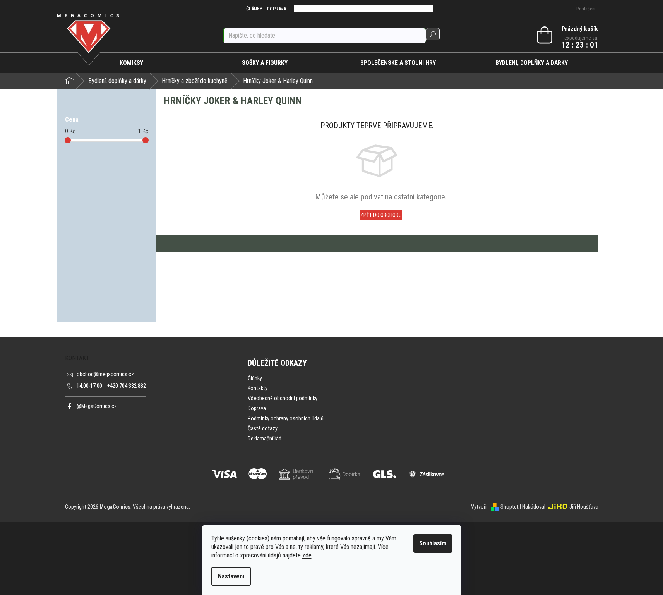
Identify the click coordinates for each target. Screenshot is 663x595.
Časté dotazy (263, 428)
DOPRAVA (276, 9)
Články (255, 378)
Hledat (433, 34)
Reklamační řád (264, 438)
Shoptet (509, 507)
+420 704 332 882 (111, 386)
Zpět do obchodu (381, 215)
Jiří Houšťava (583, 507)
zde (307, 555)
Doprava (257, 408)
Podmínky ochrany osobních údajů (286, 418)
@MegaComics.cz (97, 406)
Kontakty (257, 388)
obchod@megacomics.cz (105, 374)
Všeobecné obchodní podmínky (282, 398)
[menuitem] (132, 63)
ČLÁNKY (254, 9)
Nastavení (231, 576)
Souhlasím (432, 543)
